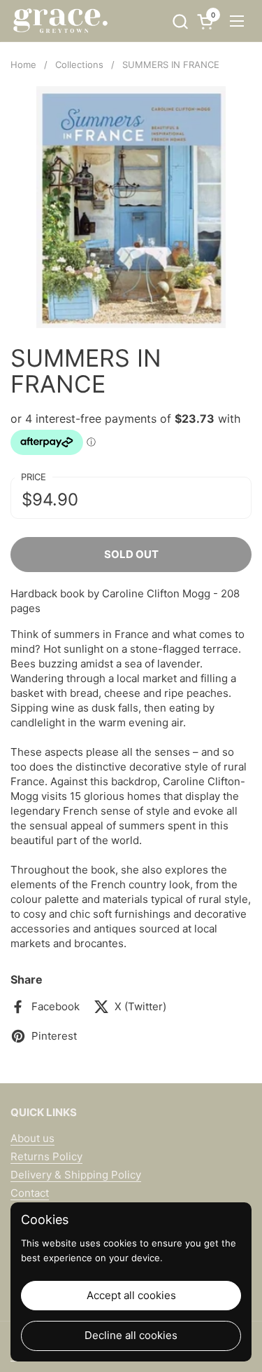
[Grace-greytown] (60, 21)
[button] (180, 21)
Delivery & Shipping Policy (75, 1174)
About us (32, 1138)
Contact (29, 1193)
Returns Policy (46, 1156)
